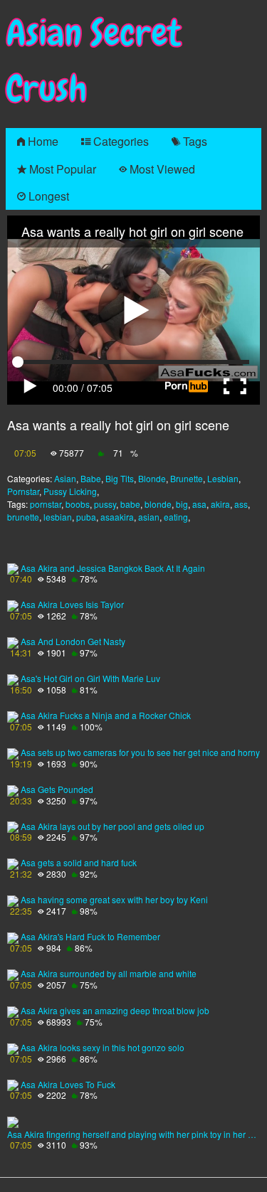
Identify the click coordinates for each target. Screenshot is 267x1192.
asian (148, 517)
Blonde (152, 478)
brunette (23, 517)
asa (199, 504)
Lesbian (223, 478)
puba (86, 517)
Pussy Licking (70, 491)
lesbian (57, 517)
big (182, 504)
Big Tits (119, 478)
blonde (158, 504)
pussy (105, 504)
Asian (65, 478)
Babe (90, 478)
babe (130, 504)
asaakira (117, 517)
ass (241, 504)
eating (176, 517)
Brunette (186, 478)
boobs (78, 504)
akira (220, 504)
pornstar (45, 504)
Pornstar (23, 491)
